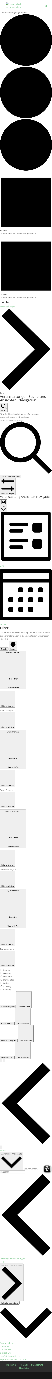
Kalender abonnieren (9, 1303)
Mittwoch (7, 976)
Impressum (11, 1364)
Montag (6, 970)
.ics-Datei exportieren (10, 1356)
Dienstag (7, 973)
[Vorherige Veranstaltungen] (26, 1144)
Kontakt (24, 1364)
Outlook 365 (5, 1349)
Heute (3, 1150)
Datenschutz (37, 1364)
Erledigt (4, 649)
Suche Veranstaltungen (10, 476)
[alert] (26, 203)
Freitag (6, 983)
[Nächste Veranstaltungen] (1, 1147)
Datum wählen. (31, 1168)
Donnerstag (8, 980)
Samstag (7, 986)
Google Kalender (7, 1343)
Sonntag (7, 989)
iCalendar (4, 1346)
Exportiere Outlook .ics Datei (13, 1359)
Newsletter (24, 1368)
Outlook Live (5, 1353)
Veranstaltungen (7, 306)
